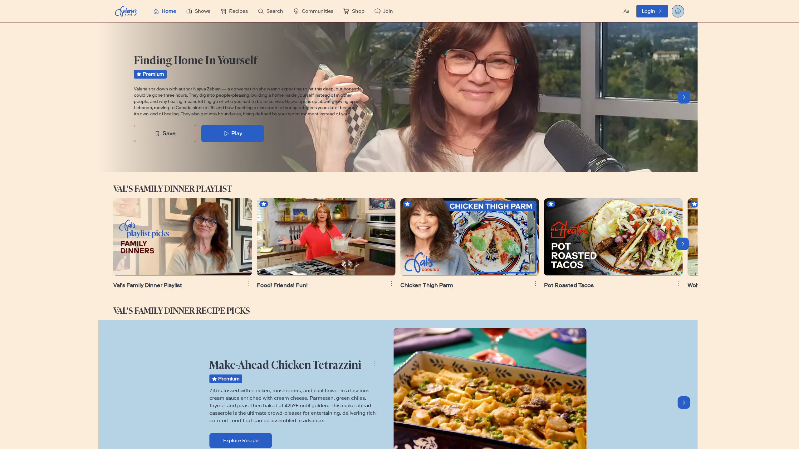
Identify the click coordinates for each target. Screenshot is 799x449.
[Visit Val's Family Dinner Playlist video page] (182, 237)
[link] (652, 11)
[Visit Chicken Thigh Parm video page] (469, 237)
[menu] (349, 11)
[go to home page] (126, 11)
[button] (349, 11)
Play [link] (236, 133)
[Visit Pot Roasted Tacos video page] (613, 237)
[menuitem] (164, 11)
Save (169, 133)
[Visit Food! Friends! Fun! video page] (326, 237)
